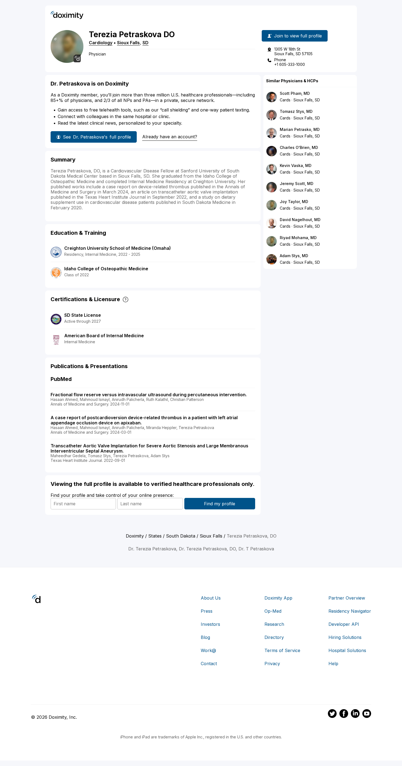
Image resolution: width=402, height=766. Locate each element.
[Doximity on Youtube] (366, 714)
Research (274, 624)
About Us (211, 598)
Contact (209, 663)
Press (206, 611)
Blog (205, 637)
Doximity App (278, 598)
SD (145, 42)
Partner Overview (346, 598)
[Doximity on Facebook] (343, 714)
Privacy (272, 663)
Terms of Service (282, 650)
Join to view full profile (298, 36)
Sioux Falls (128, 42)
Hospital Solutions (347, 650)
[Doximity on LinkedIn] (355, 714)
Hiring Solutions (345, 637)
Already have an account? (169, 136)
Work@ (208, 650)
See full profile (97, 137)
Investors (210, 624)
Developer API (343, 624)
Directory (274, 637)
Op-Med (272, 611)
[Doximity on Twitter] (332, 714)
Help (333, 663)
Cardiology (100, 42)
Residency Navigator (349, 611)
